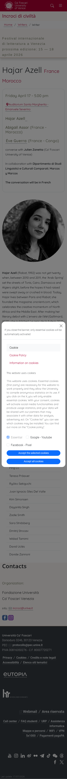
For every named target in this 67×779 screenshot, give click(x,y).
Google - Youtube (41, 437)
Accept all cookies (33, 461)
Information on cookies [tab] (23, 363)
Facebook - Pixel (21, 445)
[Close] (61, 326)
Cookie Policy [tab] (17, 355)
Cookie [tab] (13, 347)
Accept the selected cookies (33, 453)
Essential (16, 437)
